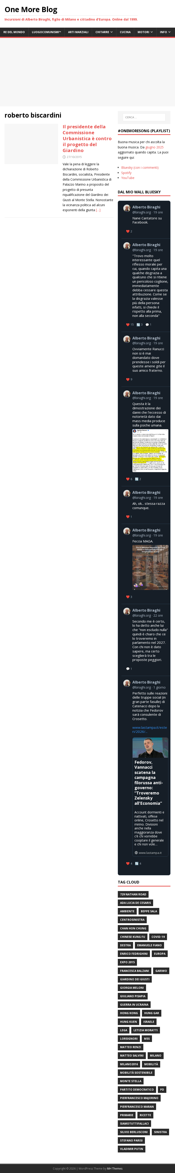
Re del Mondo (14, 32)
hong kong (129, 1013)
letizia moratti (146, 1030)
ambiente (127, 911)
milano (155, 1055)
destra (125, 945)
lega (123, 1030)
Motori (143, 32)
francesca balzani (134, 971)
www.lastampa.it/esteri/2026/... (149, 729)
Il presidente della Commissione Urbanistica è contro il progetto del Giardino (87, 138)
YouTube (127, 178)
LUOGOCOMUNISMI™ (46, 32)
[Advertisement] (87, 72)
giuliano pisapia (132, 996)
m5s (147, 1039)
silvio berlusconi (134, 1132)
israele (148, 1022)
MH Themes (114, 1168)
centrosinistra (132, 920)
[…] (98, 210)
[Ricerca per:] (144, 117)
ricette (145, 1115)
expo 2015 (127, 962)
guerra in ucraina (134, 1005)
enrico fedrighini (134, 954)
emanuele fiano (149, 945)
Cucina (125, 32)
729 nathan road (133, 894)
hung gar (151, 1013)
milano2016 (129, 1064)
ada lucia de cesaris (135, 903)
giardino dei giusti (134, 979)
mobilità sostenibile (136, 1073)
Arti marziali (78, 32)
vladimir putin (131, 1149)
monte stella (130, 1081)
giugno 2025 (154, 147)
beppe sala (149, 911)
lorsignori (129, 1039)
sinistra (160, 1132)
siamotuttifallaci (134, 1124)
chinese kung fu (132, 937)
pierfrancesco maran (137, 1107)
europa (159, 954)
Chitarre (102, 32)
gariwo (161, 971)
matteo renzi (130, 1047)
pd (162, 1089)
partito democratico (137, 1089)
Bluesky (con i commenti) (140, 167)
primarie (126, 1115)
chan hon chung (133, 928)
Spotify (126, 173)
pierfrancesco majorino (139, 1098)
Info (163, 32)
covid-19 (158, 937)
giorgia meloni (132, 988)
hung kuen (128, 1022)
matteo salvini (132, 1055)
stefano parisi (131, 1140)
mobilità (151, 1064)
